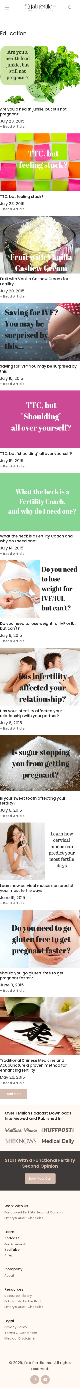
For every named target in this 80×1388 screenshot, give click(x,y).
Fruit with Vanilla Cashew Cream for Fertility (34, 281)
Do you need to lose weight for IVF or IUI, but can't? (38, 626)
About (9, 1275)
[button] (7, 7)
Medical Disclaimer (20, 1338)
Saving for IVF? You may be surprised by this (38, 369)
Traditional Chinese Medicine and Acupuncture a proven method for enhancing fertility (33, 1065)
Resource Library (18, 1295)
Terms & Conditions (21, 1333)
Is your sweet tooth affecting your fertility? (32, 801)
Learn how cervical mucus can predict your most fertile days (37, 888)
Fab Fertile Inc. (38, 1362)
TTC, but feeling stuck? (22, 196)
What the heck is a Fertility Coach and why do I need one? (36, 538)
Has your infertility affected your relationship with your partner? (31, 713)
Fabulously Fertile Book (23, 1301)
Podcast (11, 1238)
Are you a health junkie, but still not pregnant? (33, 112)
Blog (8, 1255)
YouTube (12, 1249)
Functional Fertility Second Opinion (33, 1212)
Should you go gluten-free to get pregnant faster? (32, 975)
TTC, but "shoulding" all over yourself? (36, 453)
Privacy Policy (15, 1327)
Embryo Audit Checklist (23, 1218)
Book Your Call (40, 1178)
